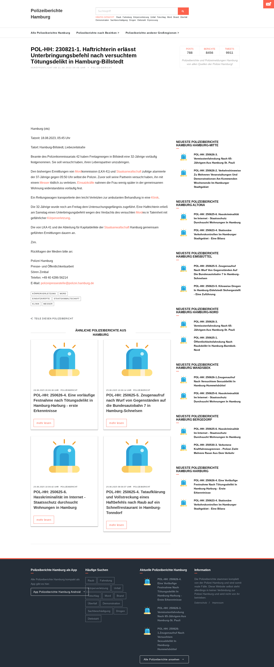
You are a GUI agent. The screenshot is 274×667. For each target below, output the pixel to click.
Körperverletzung (141, 17)
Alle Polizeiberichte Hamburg (50, 32)
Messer (44, 182)
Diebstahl (141, 20)
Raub (118, 17)
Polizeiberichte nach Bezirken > (97, 32)
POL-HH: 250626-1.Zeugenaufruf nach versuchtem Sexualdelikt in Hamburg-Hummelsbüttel (215, 381)
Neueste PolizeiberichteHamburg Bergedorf (197, 418)
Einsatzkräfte (85, 182)
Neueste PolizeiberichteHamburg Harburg (197, 469)
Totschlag (161, 17)
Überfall (183, 17)
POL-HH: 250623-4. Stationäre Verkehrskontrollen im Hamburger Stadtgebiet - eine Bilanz (215, 234)
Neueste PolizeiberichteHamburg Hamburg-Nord (197, 310)
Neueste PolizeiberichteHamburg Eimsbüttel (197, 255)
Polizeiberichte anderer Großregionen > (152, 32)
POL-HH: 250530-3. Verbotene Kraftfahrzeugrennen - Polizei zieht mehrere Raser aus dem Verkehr (216, 448)
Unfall (152, 17)
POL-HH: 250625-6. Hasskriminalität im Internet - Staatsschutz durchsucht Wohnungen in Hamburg (217, 218)
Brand (176, 17)
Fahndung (127, 17)
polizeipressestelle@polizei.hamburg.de (67, 283)
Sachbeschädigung (119, 20)
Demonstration (102, 20)
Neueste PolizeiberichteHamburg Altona (197, 203)
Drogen (132, 20)
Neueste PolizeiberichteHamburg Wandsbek (197, 366)
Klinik (155, 197)
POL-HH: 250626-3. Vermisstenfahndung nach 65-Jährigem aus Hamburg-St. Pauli (214, 158)
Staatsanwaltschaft (128, 171)
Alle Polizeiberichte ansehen (162, 659)
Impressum (217, 602)
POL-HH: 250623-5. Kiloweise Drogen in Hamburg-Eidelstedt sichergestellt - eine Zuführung (217, 290)
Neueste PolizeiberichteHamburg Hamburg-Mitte (197, 143)
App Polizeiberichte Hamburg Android (57, 591)
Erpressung (152, 20)
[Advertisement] (101, 100)
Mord (169, 17)
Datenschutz (200, 602)
